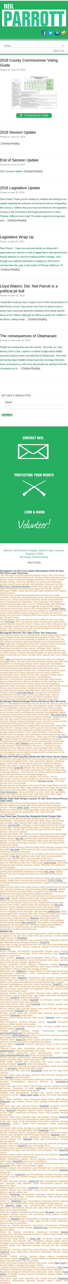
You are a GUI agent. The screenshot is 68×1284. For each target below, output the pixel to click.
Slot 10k (19, 838)
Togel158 (18, 767)
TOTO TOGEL (55, 880)
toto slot (15, 856)
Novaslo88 (36, 1070)
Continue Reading (10, 143)
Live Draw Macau (25, 692)
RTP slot (10, 621)
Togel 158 (35, 1238)
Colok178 (20, 1174)
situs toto (58, 904)
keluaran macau (45, 781)
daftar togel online (29, 1095)
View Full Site (34, 562)
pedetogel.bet (7, 1050)
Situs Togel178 (28, 922)
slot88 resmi (54, 911)
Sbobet (64, 1232)
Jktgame (34, 918)
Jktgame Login (14, 1205)
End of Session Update (19, 160)
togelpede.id (62, 1081)
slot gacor (12, 1068)
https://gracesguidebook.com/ (15, 1055)
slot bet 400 (14, 825)
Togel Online (50, 862)
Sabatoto (20, 957)
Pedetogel (22, 938)
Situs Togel (60, 1263)
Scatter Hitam (58, 608)
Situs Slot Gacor (59, 714)
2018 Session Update (18, 132)
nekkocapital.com (20, 1035)
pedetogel (41, 1088)
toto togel (14, 849)
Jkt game (49, 1212)
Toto (2, 643)
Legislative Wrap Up (17, 237)
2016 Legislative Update (20, 188)
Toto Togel (49, 871)
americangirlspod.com (11, 1033)
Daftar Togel (23, 807)
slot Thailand (21, 743)
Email (9, 402)
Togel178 (44, 942)
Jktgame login (41, 1227)
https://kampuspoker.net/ (55, 1057)
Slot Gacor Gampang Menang (15, 586)
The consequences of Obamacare (28, 336)
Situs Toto (5, 898)
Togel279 (57, 984)
